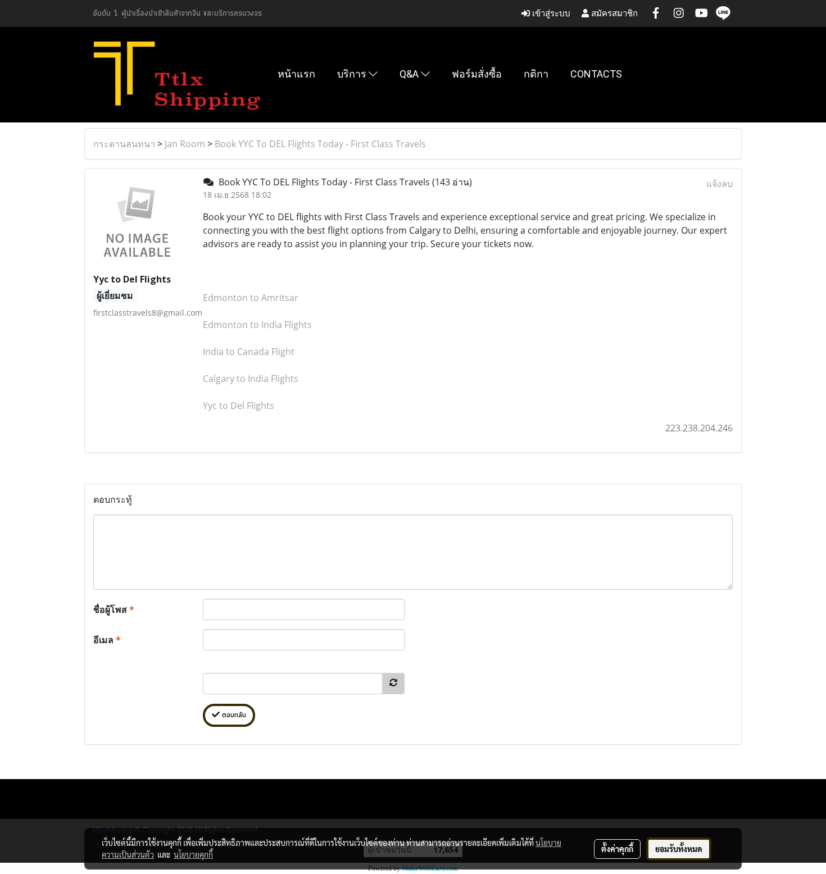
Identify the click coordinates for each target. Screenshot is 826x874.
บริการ (353, 74)
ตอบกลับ (233, 715)
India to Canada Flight (248, 351)
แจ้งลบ (719, 183)
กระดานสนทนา (124, 144)
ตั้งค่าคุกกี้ (617, 849)
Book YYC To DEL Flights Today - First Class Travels (320, 144)
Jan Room (185, 144)
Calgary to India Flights (250, 378)
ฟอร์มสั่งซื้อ (477, 74)
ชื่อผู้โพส (113, 609)
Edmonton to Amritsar (250, 298)
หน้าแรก (296, 74)
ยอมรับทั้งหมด (678, 849)
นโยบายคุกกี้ (193, 854)
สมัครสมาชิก (613, 13)
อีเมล (107, 640)
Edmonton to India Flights (257, 324)
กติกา (536, 74)
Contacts (596, 74)
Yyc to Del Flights (238, 405)
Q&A (410, 74)
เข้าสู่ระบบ (550, 13)
